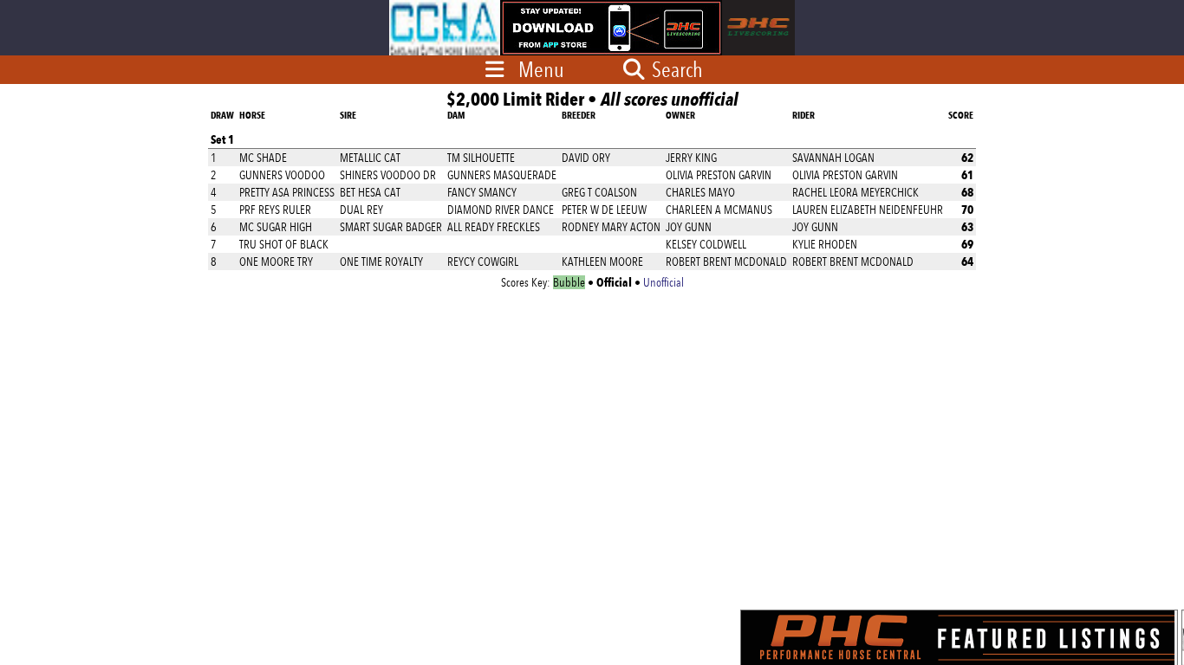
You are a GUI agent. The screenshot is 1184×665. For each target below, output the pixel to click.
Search (675, 69)
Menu (541, 69)
